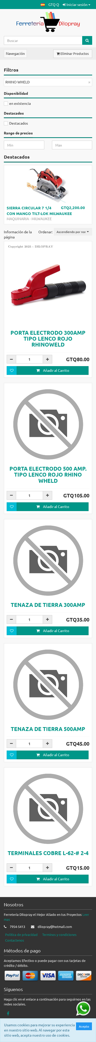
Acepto (84, 1026)
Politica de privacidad (21, 934)
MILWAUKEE (41, 218)
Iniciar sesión (77, 4)
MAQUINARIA (18, 218)
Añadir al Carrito (55, 370)
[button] (43, 4)
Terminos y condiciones (59, 934)
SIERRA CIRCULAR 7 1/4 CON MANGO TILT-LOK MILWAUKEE (39, 210)
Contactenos (14, 940)
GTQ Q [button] (53, 4)
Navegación (15, 53)
